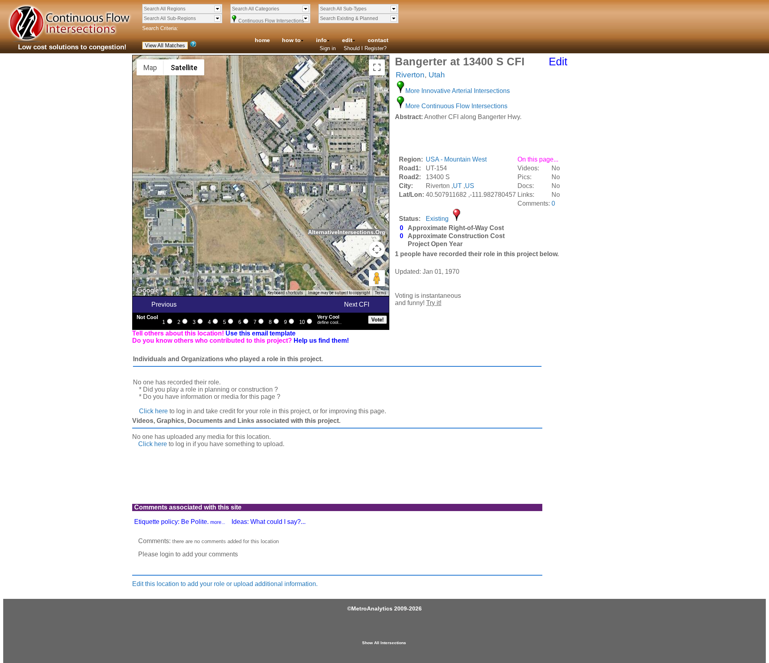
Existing (437, 218)
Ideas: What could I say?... (269, 521)
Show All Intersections (384, 643)
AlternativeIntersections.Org (346, 232)
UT (457, 185)
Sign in (328, 48)
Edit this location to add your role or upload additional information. (225, 583)
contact (378, 40)
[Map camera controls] (377, 249)
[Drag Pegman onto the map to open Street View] (377, 278)
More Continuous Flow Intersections (456, 106)
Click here (153, 411)
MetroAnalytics (372, 608)
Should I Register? (365, 48)
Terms (381, 293)
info (321, 40)
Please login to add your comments (188, 554)
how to (291, 40)
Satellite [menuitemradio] (184, 67)
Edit (558, 62)
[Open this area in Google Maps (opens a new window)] (148, 290)
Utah (437, 75)
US (469, 185)
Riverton (410, 75)
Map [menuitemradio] (150, 67)
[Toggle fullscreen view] (377, 67)
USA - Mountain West (456, 159)
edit (347, 40)
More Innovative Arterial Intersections (457, 90)
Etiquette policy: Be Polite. (179, 521)
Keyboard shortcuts (285, 293)
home (262, 40)
